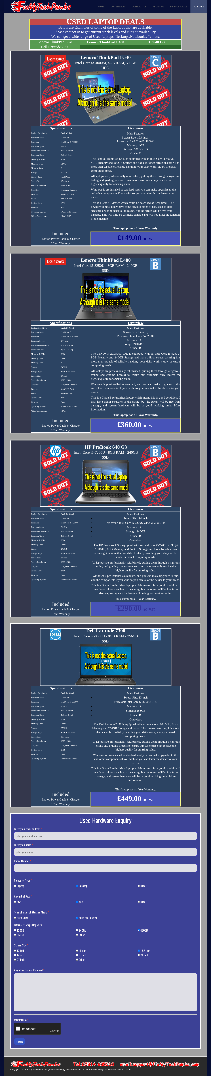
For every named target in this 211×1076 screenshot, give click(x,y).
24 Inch (144, 955)
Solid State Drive (88, 918)
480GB (144, 930)
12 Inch (20, 950)
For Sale (199, 6)
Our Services (118, 6)
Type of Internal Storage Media (31, 912)
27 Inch (21, 959)
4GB (19, 902)
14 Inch (82, 950)
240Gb (82, 930)
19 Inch (82, 955)
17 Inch (20, 955)
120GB (20, 930)
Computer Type (23, 880)
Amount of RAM (23, 896)
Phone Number (22, 861)
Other (143, 886)
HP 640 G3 (156, 42)
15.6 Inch (145, 950)
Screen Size (21, 945)
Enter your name (23, 845)
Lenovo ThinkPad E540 (55, 42)
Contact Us (139, 6)
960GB (21, 935)
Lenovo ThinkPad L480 (105, 42)
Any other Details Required (29, 970)
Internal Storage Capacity (29, 925)
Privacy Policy (178, 6)
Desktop (83, 886)
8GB (81, 902)
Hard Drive (22, 918)
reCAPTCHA (21, 1020)
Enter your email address (28, 829)
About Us (158, 6)
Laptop (20, 886)
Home (100, 6)
